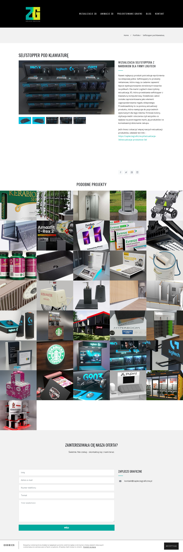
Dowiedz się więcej (89, 547)
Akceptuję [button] (171, 546)
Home (126, 35)
